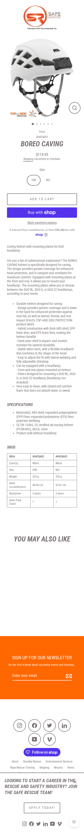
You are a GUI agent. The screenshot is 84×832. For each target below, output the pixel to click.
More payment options (42, 223)
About (15, 761)
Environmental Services (59, 761)
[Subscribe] (68, 676)
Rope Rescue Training (22, 767)
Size (42, 170)
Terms (70, 767)
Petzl (42, 131)
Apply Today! (42, 808)
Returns (58, 767)
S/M (34, 180)
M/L (48, 180)
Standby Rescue (32, 761)
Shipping (28, 159)
